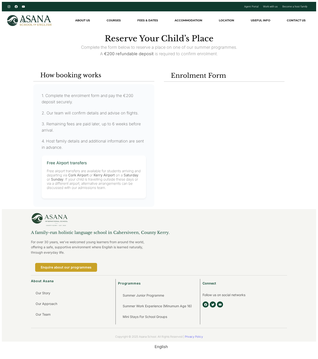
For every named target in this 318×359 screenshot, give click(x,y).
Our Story (43, 293)
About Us (82, 20)
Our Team (43, 314)
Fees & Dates (147, 20)
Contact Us (296, 20)
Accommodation (188, 20)
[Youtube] (23, 7)
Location (226, 20)
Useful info (260, 20)
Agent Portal (251, 6)
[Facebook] (16, 7)
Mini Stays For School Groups (145, 317)
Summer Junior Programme (143, 295)
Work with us (270, 6)
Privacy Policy (194, 336)
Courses (114, 20)
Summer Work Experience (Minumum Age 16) (157, 306)
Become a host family (294, 6)
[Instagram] (9, 7)
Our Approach (46, 304)
